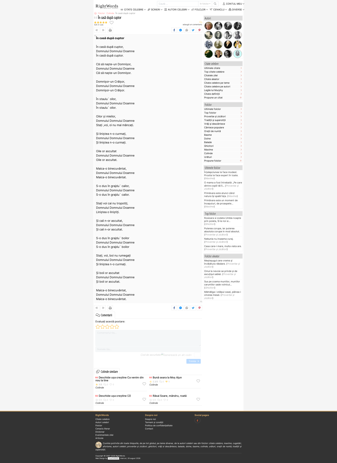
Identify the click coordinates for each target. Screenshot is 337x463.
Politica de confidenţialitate (158, 425)
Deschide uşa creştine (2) (115, 395)
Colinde (99, 387)
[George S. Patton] (208, 35)
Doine (207, 138)
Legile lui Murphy (213, 90)
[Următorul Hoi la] (103, 30)
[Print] (110, 30)
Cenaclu (218, 9)
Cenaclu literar (102, 428)
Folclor (199, 9)
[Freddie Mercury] (237, 44)
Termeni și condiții (154, 422)
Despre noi (150, 419)
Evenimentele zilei (104, 435)
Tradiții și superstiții (215, 120)
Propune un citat (213, 97)
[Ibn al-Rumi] (237, 35)
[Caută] (215, 3)
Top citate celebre (214, 71)
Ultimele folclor (212, 109)
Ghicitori (209, 146)
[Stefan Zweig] (228, 25)
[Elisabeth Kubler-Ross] (208, 44)
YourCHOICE (113, 458)
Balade (208, 142)
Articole (99, 438)
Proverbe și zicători (215, 116)
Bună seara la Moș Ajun (167, 377)
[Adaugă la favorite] (111, 23)
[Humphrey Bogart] (228, 35)
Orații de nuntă (212, 131)
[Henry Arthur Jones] (218, 44)
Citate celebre (102, 419)
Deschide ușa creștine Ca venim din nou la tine (119, 379)
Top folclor (210, 112)
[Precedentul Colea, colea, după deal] (96, 30)
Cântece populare (214, 127)
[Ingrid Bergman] (228, 53)
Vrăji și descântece (214, 123)
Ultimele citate (212, 68)
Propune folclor (212, 160)
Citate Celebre (133, 9)
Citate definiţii (212, 93)
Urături (208, 157)
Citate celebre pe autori (217, 86)
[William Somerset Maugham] (237, 25)
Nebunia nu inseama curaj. (218, 238)
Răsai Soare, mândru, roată (170, 395)
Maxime (208, 149)
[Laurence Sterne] (208, 53)
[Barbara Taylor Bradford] (218, 53)
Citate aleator (211, 79)
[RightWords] (95, 13)
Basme (208, 134)
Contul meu (233, 3)
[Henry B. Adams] (237, 53)
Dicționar (100, 431)
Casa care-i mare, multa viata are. (223, 246)
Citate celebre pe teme (216, 82)
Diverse (236, 9)
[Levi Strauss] (218, 35)
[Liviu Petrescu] (218, 25)
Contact (149, 428)
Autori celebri (177, 9)
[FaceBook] (197, 420)
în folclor (204, 3)
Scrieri (155, 9)
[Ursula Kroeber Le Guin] (208, 25)
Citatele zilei (211, 75)
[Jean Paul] (228, 44)
